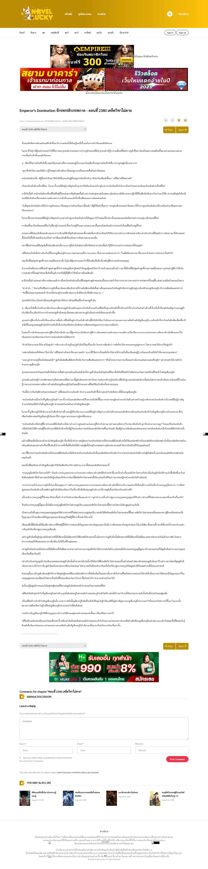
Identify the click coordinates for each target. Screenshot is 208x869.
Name (22, 743)
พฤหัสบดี (55, 32)
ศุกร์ (67, 32)
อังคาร (33, 32)
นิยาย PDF (124, 32)
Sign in (170, 32)
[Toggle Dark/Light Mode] (185, 120)
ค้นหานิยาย (184, 14)
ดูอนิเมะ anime (85, 14)
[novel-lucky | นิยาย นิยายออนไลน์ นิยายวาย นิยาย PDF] (37, 13)
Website (139, 743)
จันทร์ (22, 32)
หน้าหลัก (68, 14)
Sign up (182, 32)
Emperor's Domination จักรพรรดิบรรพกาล (43, 121)
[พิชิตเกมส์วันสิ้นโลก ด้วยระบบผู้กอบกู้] (24, 798)
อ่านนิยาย (104, 831)
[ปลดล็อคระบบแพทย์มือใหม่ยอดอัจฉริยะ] (68, 798)
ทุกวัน (99, 32)
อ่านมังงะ (102, 14)
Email (79, 743)
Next (181, 129)
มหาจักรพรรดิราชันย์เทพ (128, 792)
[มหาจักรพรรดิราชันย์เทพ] (111, 798)
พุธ (43, 32)
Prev (170, 129)
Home (22, 121)
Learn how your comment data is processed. (78, 772)
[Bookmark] (179, 120)
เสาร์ (76, 32)
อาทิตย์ (87, 32)
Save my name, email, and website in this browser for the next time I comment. (45, 759)
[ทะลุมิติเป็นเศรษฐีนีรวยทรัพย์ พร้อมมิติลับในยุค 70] (155, 798)
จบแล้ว (111, 32)
